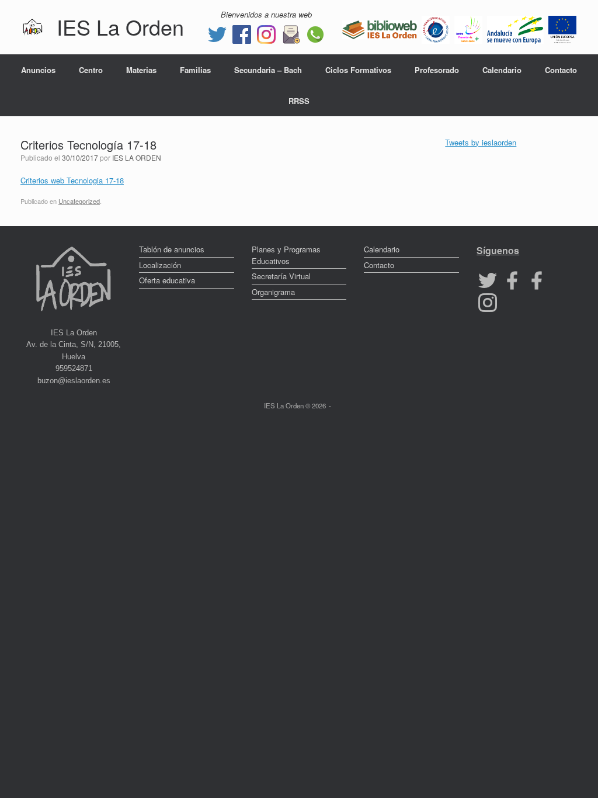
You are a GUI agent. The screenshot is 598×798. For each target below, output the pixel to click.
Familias (195, 69)
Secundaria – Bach (268, 69)
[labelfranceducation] (435, 28)
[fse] (562, 28)
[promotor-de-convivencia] (468, 28)
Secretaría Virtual (281, 276)
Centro (91, 69)
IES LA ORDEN (136, 157)
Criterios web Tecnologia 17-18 (72, 180)
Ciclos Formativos (358, 69)
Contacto (561, 69)
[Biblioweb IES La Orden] (379, 28)
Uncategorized (79, 201)
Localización (160, 264)
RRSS (299, 100)
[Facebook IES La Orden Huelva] (242, 33)
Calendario (501, 69)
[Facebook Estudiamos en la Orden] (537, 279)
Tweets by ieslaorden (480, 142)
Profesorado (437, 69)
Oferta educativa (167, 280)
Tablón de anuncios (171, 249)
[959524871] (315, 33)
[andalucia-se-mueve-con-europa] (515, 28)
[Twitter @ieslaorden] (217, 33)
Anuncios (38, 69)
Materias (141, 69)
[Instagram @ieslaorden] (266, 33)
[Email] (291, 33)
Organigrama (273, 291)
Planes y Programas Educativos (286, 255)
